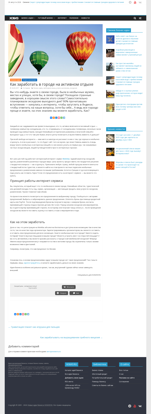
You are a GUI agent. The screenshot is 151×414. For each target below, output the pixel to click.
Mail (77, 293)
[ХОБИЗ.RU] (14, 18)
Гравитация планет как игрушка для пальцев (34, 326)
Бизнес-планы (97, 370)
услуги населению (62, 88)
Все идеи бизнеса (72, 374)
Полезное (73, 18)
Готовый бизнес (45, 18)
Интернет (62, 18)
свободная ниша (49, 88)
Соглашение (124, 381)
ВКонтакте (70, 287)
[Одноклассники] (54, 118)
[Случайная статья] (140, 18)
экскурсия (73, 88)
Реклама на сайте (126, 378)
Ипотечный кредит (99, 374)
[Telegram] (64, 118)
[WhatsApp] (61, 118)
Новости (85, 18)
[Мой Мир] (56, 118)
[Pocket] (59, 118)
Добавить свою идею (74, 378)
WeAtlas (66, 159)
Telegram (63, 293)
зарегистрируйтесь (32, 263)
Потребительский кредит (102, 378)
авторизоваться (54, 351)
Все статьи (123, 370)
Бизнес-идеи (27, 18)
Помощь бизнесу (99, 381)
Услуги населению (29, 80)
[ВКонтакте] (51, 118)
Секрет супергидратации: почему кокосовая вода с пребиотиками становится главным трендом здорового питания (77, 2)
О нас (121, 374)
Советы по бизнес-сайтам (102, 385)
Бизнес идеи (15, 80)
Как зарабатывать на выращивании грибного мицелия (71, 337)
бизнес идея (38, 88)
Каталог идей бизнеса (74, 370)
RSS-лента (69, 381)
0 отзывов (26, 88)
